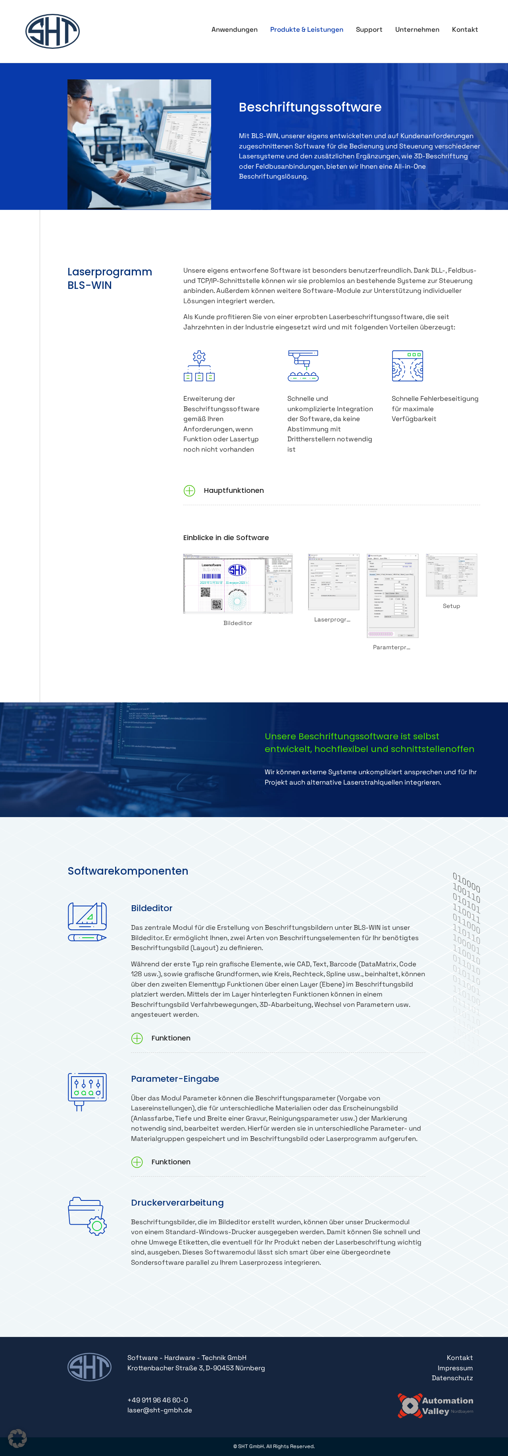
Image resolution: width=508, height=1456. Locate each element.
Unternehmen (417, 29)
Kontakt (465, 29)
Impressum (455, 1368)
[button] (331, 491)
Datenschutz (452, 1377)
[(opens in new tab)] (435, 1404)
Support (369, 29)
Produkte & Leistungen (306, 29)
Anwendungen (235, 29)
